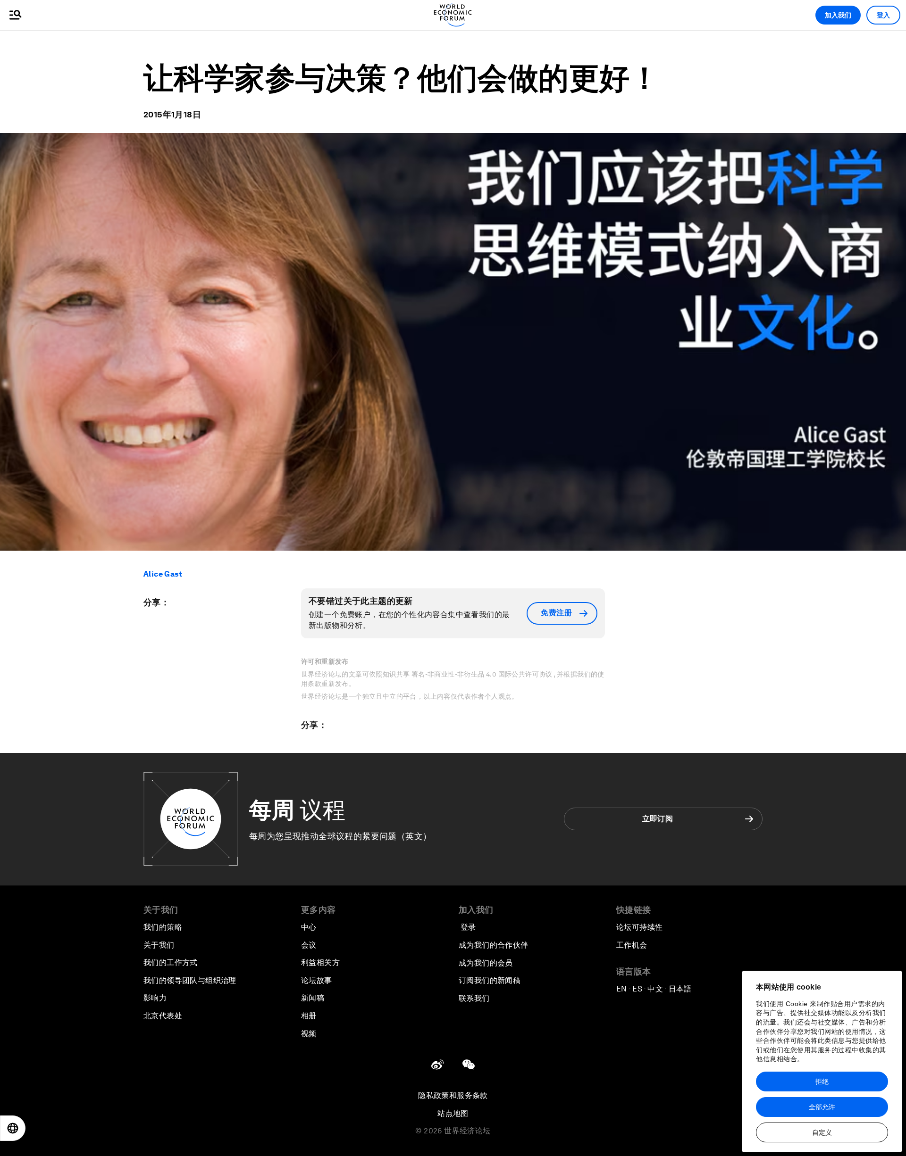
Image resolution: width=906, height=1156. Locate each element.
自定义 (822, 1132)
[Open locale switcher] (12, 1128)
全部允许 (822, 1107)
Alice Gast (162, 574)
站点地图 (453, 1113)
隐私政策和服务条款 (453, 1095)
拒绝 (822, 1081)
